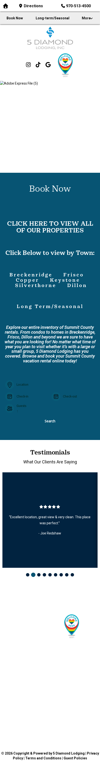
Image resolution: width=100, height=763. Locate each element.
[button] (27, 575)
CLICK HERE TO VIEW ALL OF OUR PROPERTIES (50, 227)
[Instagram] (28, 65)
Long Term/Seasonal (50, 306)
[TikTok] (38, 65)
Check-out (70, 396)
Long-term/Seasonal (52, 18)
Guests (21, 406)
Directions (33, 6)
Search (50, 421)
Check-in (22, 396)
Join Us (26, 675)
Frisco (74, 275)
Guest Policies (75, 758)
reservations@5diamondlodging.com (52, 609)
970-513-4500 (78, 6)
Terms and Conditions (43, 758)
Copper (28, 280)
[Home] (50, 38)
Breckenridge (30, 275)
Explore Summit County (26, 681)
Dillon (77, 285)
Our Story (74, 656)
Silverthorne (35, 285)
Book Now (15, 18)
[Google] (48, 65)
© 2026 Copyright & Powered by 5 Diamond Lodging (43, 753)
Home (26, 656)
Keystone (64, 280)
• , (50, 601)
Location (22, 384)
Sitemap (74, 675)
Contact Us (74, 668)
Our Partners (74, 662)
